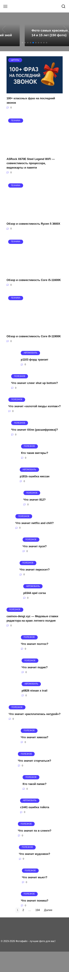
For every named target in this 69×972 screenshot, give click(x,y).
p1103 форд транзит (34, 359)
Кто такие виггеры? (34, 453)
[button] (22, 42)
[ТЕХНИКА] (35, 151)
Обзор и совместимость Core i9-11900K (34, 336)
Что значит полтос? (34, 644)
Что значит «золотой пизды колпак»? (34, 406)
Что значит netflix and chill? (34, 523)
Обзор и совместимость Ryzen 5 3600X (33, 223)
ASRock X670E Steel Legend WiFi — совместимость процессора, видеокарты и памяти (31, 163)
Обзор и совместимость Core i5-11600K (34, 280)
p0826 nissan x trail (34, 690)
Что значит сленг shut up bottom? (34, 382)
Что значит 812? (34, 499)
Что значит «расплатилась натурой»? (34, 713)
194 (37, 910)
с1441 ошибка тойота (34, 807)
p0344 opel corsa (34, 593)
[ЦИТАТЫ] (35, 91)
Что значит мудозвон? (34, 854)
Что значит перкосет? (35, 569)
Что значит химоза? (34, 737)
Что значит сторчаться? (34, 760)
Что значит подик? (35, 667)
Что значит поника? (34, 900)
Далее (48, 910)
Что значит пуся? (35, 546)
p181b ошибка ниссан (34, 476)
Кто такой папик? (34, 784)
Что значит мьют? (34, 877)
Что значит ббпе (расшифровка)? (34, 429)
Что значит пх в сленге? (34, 830)
